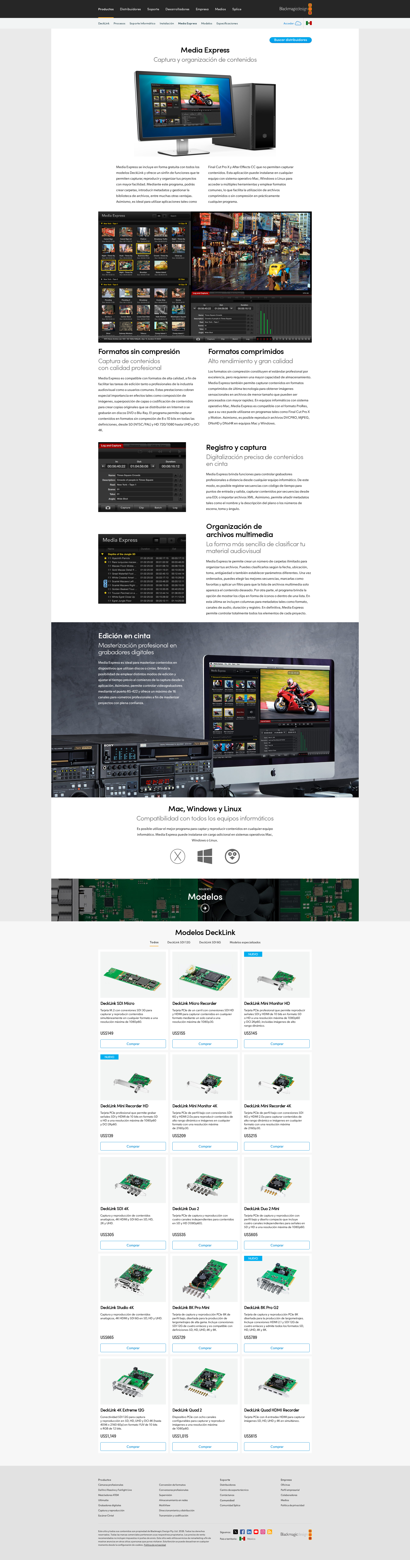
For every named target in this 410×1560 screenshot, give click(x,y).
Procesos (120, 23)
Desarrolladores (177, 9)
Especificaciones (227, 23)
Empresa (202, 9)
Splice (236, 9)
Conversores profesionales (173, 1489)
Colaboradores (289, 1495)
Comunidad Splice (230, 1505)
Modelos (206, 23)
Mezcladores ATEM (108, 1495)
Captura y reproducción (111, 1510)
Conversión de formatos (172, 1484)
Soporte (153, 9)
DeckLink (103, 23)
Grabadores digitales (109, 1505)
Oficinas (285, 1484)
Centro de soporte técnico (234, 1489)
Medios (220, 9)
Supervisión (165, 1495)
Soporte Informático (142, 23)
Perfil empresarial (290, 1489)
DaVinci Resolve (115, 1489)
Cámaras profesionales (110, 1484)
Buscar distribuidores (290, 39)
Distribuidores (130, 9)
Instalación (167, 23)
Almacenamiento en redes (173, 1500)
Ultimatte (103, 1500)
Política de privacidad (292, 1505)
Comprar (133, 1043)
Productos (106, 9)
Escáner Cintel (106, 1515)
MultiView (164, 1505)
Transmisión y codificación (173, 1515)
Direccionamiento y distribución (177, 1510)
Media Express (187, 23)
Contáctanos (227, 1495)
